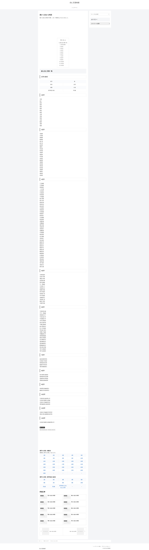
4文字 (62, 50)
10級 (81, 482)
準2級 (53, 486)
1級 (44, 479)
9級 (72, 482)
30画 (81, 470)
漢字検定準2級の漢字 (44, 429)
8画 (63, 458)
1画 (44, 455)
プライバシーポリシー (106, 546)
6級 (44, 482)
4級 (72, 479)
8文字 (62, 57)
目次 (61, 40)
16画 (44, 464)
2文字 (62, 46)
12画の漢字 (43, 427)
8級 (63, 482)
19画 (44, 467)
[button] (109, 14)
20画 (54, 467)
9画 (72, 458)
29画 (63, 470)
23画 (63, 467)
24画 (72, 467)
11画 (44, 461)
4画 (72, 455)
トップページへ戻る (97, 546)
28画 (44, 470)
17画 (63, 464)
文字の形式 (63, 44)
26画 (54, 470)
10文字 (62, 61)
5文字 (62, 52)
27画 (72, 470)
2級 (53, 479)
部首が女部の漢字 (52, 429)
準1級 (44, 486)
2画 (53, 455)
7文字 (62, 55)
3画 (63, 455)
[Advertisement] (63, 28)
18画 (72, 464)
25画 (81, 467)
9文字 (62, 59)
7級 (53, 482)
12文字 (62, 63)
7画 (53, 458)
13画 (54, 461)
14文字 (62, 65)
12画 (72, 461)
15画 (54, 464)
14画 (81, 461)
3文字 (62, 48)
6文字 (62, 54)
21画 (81, 464)
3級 (63, 479)
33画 (44, 473)
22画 (63, 461)
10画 (81, 458)
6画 (44, 458)
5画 (81, 455)
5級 (81, 479)
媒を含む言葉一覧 (63, 42)
